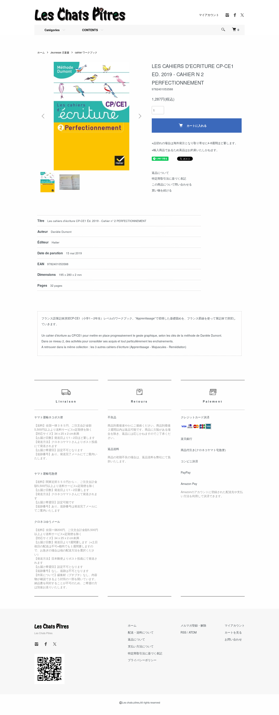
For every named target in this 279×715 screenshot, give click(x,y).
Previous (43, 116)
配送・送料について (141, 632)
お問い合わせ (233, 639)
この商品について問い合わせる (172, 184)
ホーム (41, 52)
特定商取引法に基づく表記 (169, 178)
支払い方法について (141, 646)
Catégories (52, 30)
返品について (160, 173)
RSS (183, 632)
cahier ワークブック (86, 52)
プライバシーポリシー (142, 660)
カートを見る (233, 632)
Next (139, 116)
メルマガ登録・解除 (193, 625)
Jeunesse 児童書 (59, 52)
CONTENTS (90, 30)
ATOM (193, 632)
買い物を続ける (162, 190)
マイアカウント (209, 15)
